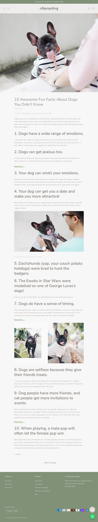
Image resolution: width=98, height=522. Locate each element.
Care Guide (39, 484)
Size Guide (38, 481)
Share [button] (18, 454)
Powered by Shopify (21, 517)
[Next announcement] (94, 2)
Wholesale (8, 484)
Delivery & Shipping (41, 487)
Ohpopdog (12, 517)
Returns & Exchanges (42, 491)
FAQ (36, 494)
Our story (8, 481)
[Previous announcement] (4, 2)
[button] (4, 8)
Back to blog (50, 463)
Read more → (19, 166)
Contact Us (8, 487)
